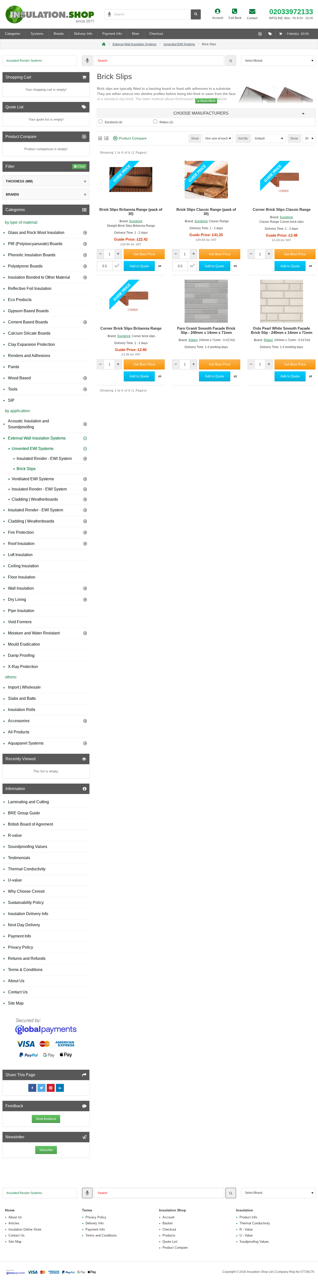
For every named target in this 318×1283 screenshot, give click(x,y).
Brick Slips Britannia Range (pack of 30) (130, 212)
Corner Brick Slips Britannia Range (130, 328)
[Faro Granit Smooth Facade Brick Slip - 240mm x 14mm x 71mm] (206, 301)
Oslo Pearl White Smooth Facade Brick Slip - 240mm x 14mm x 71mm (281, 330)
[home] (104, 43)
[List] (106, 138)
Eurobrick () (113, 122)
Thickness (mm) (19, 181)
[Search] (231, 60)
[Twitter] (41, 1088)
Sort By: (243, 138)
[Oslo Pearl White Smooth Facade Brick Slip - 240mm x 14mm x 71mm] (281, 301)
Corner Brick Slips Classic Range (282, 210)
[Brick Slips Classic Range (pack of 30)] (206, 182)
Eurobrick (135, 221)
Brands (12, 194)
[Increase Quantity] (118, 254)
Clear (81, 166)
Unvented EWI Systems (179, 44)
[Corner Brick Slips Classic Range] (281, 182)
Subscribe (46, 1150)
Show (195, 138)
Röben (193, 340)
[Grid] (100, 138)
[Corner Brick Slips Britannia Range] (130, 301)
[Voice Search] (108, 14)
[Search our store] (196, 14)
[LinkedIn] (60, 1088)
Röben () (166, 122)
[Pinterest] (51, 1088)
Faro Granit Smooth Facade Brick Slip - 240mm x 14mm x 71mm (206, 330)
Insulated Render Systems (24, 60)
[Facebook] (32, 1088)
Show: (294, 138)
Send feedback (46, 1119)
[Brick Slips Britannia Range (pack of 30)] (130, 182)
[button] (144, 254)
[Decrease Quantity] (100, 254)
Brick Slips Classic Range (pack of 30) (206, 212)
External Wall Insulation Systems (135, 44)
